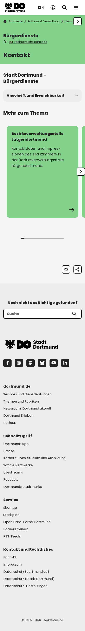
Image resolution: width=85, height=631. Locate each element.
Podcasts (10, 479)
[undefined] (81, 172)
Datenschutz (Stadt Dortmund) (28, 578)
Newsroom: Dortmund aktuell (27, 408)
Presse (8, 451)
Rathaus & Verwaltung (44, 21)
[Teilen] (77, 269)
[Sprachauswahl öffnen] (41, 7)
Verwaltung (73, 21)
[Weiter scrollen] (77, 21)
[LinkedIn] (65, 363)
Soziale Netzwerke (18, 465)
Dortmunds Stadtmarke (22, 486)
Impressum (12, 564)
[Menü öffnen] (76, 7)
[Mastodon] (30, 363)
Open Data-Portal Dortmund (27, 522)
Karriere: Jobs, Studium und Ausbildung (34, 458)
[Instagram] (19, 363)
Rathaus (10, 422)
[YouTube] (54, 363)
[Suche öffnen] (64, 7)
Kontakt (9, 557)
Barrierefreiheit (15, 529)
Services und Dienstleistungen (27, 394)
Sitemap (10, 507)
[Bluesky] (42, 363)
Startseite (16, 21)
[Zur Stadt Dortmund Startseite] (15, 7)
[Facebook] (7, 363)
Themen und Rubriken (21, 401)
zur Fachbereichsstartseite (28, 42)
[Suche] (74, 314)
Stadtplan (11, 514)
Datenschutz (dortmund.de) (26, 571)
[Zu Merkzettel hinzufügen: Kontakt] (66, 269)
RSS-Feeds (12, 536)
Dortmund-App (16, 444)
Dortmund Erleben (18, 415)
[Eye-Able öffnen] (53, 7)
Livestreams (13, 472)
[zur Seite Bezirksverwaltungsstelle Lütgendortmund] (42, 172)
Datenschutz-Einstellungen (25, 586)
